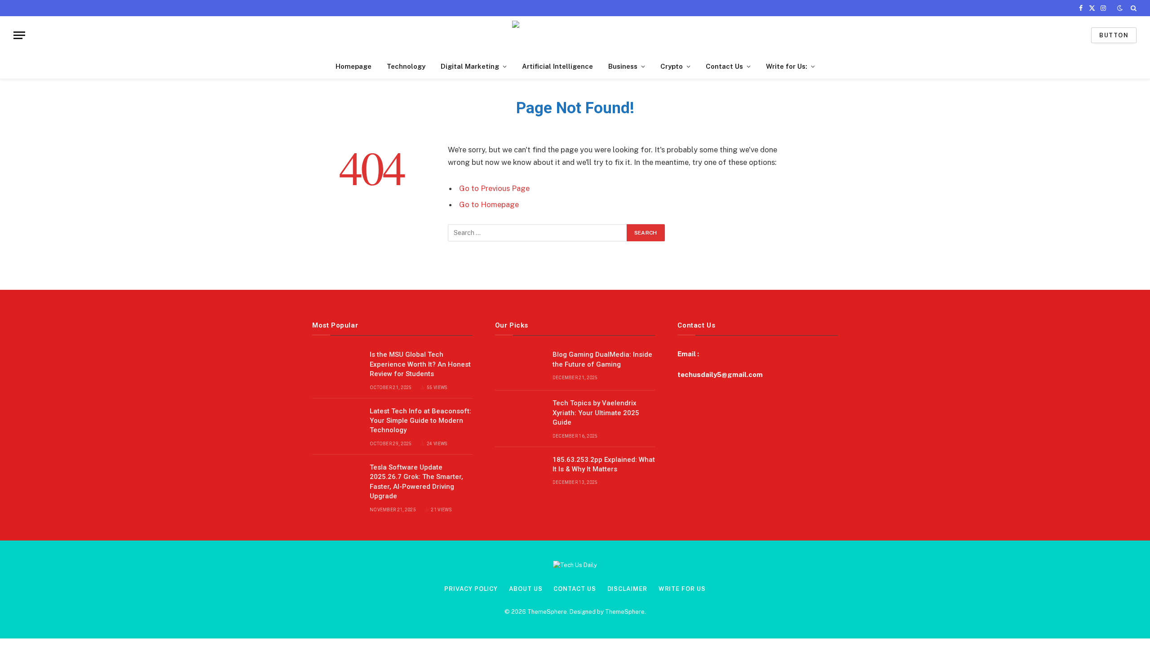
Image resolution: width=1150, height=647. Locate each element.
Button (1113, 35)
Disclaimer (627, 588)
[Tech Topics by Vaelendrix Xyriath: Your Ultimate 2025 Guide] (519, 415)
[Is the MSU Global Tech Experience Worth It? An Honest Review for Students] (337, 366)
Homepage (354, 66)
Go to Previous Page (494, 188)
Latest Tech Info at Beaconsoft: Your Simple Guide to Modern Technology (420, 420)
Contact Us (724, 66)
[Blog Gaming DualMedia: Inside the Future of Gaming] (519, 366)
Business (622, 66)
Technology (406, 66)
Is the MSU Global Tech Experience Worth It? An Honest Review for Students (420, 364)
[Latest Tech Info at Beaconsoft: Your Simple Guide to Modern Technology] (337, 423)
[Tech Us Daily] (575, 35)
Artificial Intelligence (557, 66)
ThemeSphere (625, 611)
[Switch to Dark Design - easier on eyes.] (1120, 8)
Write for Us (682, 588)
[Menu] (19, 35)
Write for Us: (786, 66)
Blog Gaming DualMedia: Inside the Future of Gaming (602, 359)
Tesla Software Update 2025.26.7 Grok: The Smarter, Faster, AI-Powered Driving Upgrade (416, 481)
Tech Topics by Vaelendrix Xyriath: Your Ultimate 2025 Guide (596, 412)
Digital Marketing (470, 66)
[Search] (1133, 8)
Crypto (671, 66)
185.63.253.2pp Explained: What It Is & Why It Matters (604, 464)
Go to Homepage (489, 204)
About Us (525, 588)
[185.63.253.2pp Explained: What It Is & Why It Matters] (519, 471)
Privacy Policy (471, 588)
